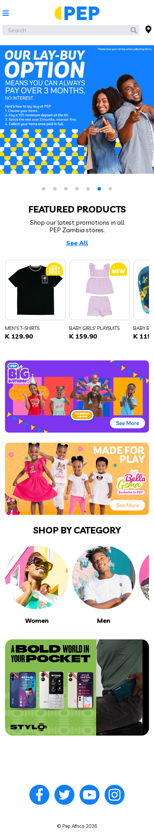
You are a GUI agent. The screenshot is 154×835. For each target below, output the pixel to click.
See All (77, 243)
